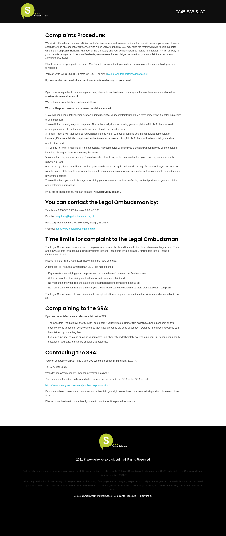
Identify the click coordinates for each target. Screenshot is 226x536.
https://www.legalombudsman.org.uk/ (75, 228)
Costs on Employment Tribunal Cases (93, 496)
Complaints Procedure (125, 496)
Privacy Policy (145, 496)
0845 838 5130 (190, 11)
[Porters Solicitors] (35, 11)
